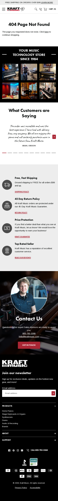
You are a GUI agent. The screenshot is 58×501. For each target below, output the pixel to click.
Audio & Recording (10, 423)
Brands (5, 426)
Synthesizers (7, 417)
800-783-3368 (29, 333)
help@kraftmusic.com (29, 336)
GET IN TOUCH (28, 345)
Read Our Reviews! (23, 258)
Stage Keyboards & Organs (13, 414)
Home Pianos (8, 411)
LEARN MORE (47, 2)
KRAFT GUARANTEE (22, 237)
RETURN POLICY (21, 213)
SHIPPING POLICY (22, 192)
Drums (5, 420)
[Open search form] (36, 9)
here (46, 32)
